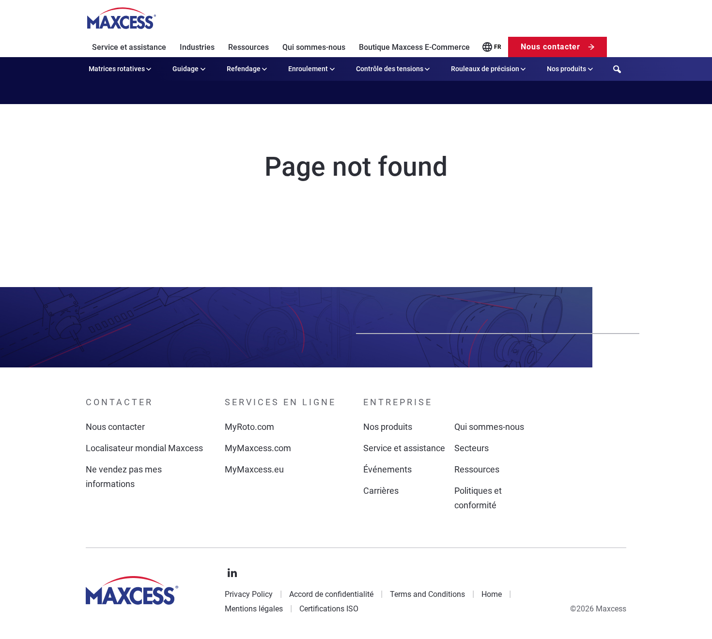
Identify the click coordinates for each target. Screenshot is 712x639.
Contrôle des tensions (389, 69)
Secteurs (471, 448)
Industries (197, 47)
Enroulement (308, 69)
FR (497, 47)
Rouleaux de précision (485, 69)
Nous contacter (550, 46)
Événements (387, 469)
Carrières (381, 491)
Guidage (185, 69)
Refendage (244, 69)
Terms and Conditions (427, 594)
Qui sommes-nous (313, 47)
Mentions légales (254, 608)
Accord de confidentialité (331, 594)
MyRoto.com (249, 427)
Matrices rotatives (117, 69)
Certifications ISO (328, 608)
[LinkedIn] (232, 573)
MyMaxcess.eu (254, 469)
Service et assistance (129, 47)
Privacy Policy (249, 594)
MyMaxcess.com (258, 448)
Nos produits (566, 69)
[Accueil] (121, 18)
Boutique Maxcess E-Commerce (414, 47)
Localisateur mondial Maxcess (144, 448)
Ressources (248, 47)
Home (491, 594)
